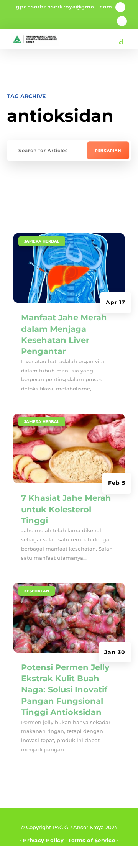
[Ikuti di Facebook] (120, 7)
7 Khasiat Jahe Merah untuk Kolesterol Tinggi (66, 509)
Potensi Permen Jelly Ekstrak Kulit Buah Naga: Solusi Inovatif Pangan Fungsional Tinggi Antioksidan (65, 689)
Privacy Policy (43, 840)
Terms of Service (91, 840)
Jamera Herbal (41, 241)
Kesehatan (36, 591)
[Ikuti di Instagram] (122, 21)
